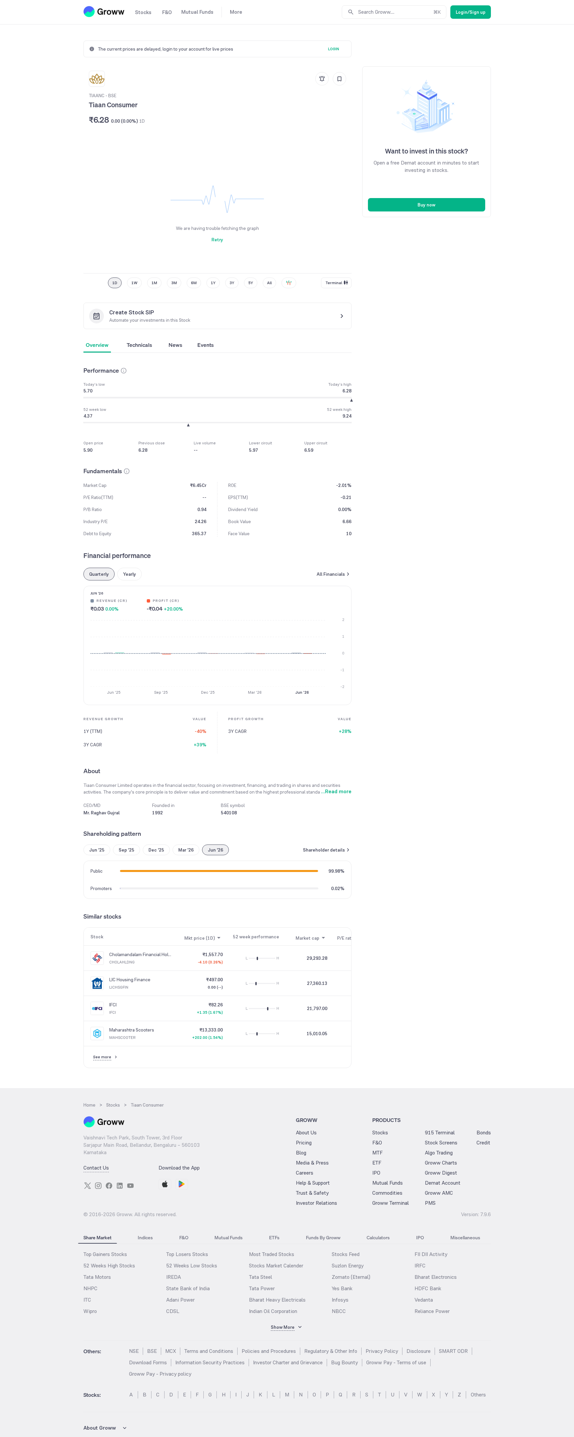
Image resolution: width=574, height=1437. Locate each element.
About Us (306, 1132)
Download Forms (148, 1362)
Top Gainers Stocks (105, 1254)
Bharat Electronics (435, 1276)
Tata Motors (97, 1276)
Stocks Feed (346, 1254)
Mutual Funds (387, 1182)
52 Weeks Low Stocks (191, 1265)
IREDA (173, 1276)
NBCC (339, 1311)
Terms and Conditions (208, 1351)
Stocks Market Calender (276, 1265)
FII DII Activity (430, 1254)
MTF (377, 1152)
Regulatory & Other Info (330, 1351)
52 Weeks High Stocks (109, 1265)
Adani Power (180, 1299)
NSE (134, 1351)
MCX (170, 1351)
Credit (483, 1142)
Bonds (483, 1132)
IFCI (113, 1005)
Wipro (90, 1311)
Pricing (304, 1142)
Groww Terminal (390, 1202)
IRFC (420, 1265)
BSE (152, 1351)
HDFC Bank (427, 1288)
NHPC (90, 1288)
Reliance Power (432, 1311)
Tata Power (262, 1288)
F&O (377, 1142)
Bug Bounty (344, 1362)
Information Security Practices (210, 1362)
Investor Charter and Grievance (288, 1362)
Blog (301, 1152)
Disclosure (418, 1351)
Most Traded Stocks (271, 1254)
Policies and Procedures (269, 1351)
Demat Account (442, 1182)
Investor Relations (316, 1202)
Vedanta (423, 1299)
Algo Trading (439, 1152)
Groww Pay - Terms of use (396, 1362)
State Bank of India (188, 1288)
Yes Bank (342, 1288)
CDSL (172, 1311)
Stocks (380, 1132)
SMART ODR (453, 1351)
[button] (123, 370)
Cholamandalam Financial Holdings (140, 954)
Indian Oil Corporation (273, 1311)
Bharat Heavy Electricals (277, 1299)
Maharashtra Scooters (131, 1030)
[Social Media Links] (87, 1186)
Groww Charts (441, 1162)
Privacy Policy (382, 1351)
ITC (87, 1299)
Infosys (340, 1299)
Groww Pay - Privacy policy (160, 1373)
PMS (430, 1202)
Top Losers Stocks (187, 1254)
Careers (304, 1172)
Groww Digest (441, 1172)
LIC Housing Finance (129, 980)
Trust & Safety (312, 1192)
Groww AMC (439, 1192)
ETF (376, 1162)
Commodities (387, 1192)
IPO (376, 1172)
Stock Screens (441, 1142)
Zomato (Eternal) (351, 1276)
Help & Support (313, 1182)
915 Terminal (440, 1132)
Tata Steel (260, 1276)
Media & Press (312, 1162)
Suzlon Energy (348, 1265)
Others (478, 1394)
